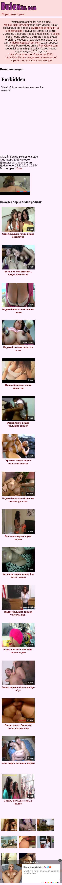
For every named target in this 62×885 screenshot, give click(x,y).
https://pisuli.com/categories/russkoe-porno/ (31, 57)
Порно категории (13, 14)
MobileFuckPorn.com (16, 24)
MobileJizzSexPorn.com (26, 42)
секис (56, 33)
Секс (19, 168)
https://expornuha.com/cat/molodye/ (31, 60)
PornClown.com (48, 45)
